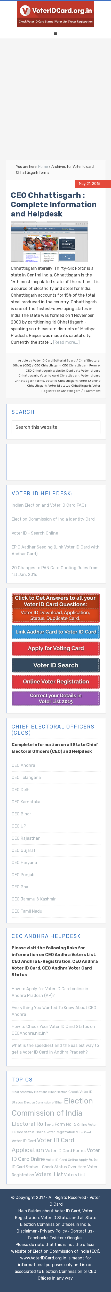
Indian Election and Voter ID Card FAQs (49, 505)
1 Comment (92, 391)
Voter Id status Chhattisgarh (69, 385)
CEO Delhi (21, 789)
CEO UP (19, 826)
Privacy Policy (53, 1231)
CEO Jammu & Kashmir (34, 899)
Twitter (57, 1237)
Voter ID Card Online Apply (67, 1160)
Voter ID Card (24, 1141)
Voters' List (49, 1174)
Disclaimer (27, 1231)
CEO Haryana (24, 862)
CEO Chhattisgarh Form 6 (81, 365)
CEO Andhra (23, 765)
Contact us (81, 1231)
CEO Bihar (21, 814)
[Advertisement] (55, 101)
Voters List (74, 1174)
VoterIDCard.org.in (55, 14)
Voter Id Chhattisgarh (62, 380)
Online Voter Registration (55, 1132)
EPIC (50, 1124)
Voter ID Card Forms (65, 1150)
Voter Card (83, 1132)
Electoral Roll (29, 1124)
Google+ (75, 1237)
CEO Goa (20, 886)
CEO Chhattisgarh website (45, 370)
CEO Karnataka (26, 801)
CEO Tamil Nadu (27, 911)
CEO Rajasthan (26, 838)
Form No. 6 (65, 1124)
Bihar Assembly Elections (29, 1092)
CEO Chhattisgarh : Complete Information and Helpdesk (54, 205)
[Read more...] (66, 342)
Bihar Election (57, 1092)
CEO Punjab (23, 874)
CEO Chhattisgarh (47, 365)
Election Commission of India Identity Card (53, 519)
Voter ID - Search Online (35, 533)
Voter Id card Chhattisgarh (60, 375)
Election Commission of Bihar (43, 1102)
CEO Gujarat (23, 850)
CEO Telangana (26, 777)
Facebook (37, 1237)
